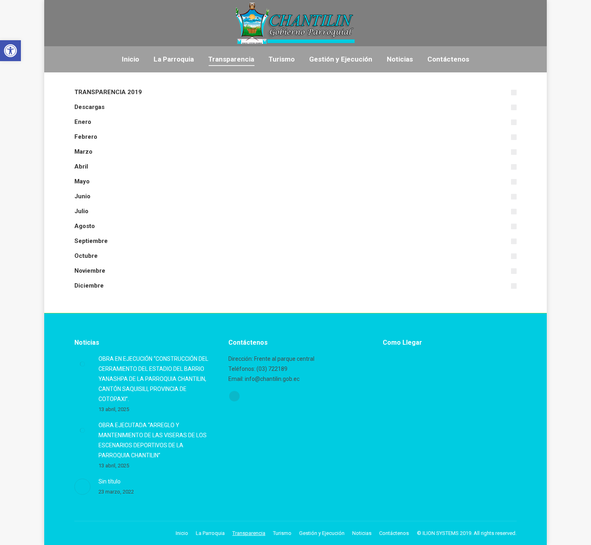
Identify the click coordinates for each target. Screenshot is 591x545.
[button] (10, 50)
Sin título (109, 481)
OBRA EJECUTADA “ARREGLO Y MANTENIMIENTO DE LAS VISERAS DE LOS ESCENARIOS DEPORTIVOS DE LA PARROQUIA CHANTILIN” (152, 440)
